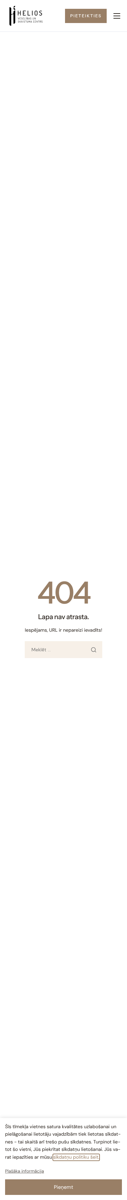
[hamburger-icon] (116, 16)
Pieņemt (63, 1187)
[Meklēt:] (63, 650)
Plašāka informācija (24, 1171)
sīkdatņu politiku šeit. (76, 1157)
